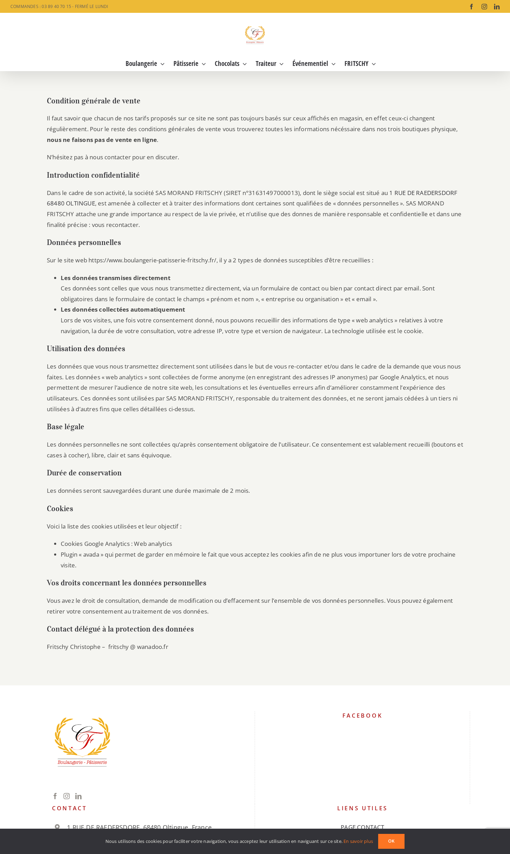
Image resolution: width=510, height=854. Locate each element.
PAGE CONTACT (362, 827)
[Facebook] (55, 796)
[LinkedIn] (78, 796)
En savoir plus (358, 841)
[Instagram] (66, 796)
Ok (391, 841)
